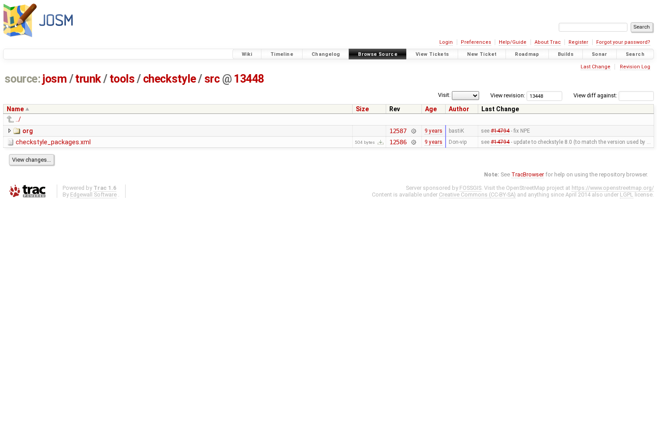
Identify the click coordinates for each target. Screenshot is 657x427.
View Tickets (432, 54)
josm (54, 78)
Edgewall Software (93, 194)
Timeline (281, 54)
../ (18, 119)
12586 (398, 142)
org (27, 130)
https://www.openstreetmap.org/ (613, 187)
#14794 (500, 131)
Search (635, 54)
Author (459, 109)
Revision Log (635, 67)
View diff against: (596, 95)
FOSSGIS (470, 187)
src (212, 78)
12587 (398, 130)
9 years (433, 131)
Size (362, 109)
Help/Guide (512, 42)
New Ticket (482, 54)
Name (15, 109)
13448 (249, 78)
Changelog (326, 54)
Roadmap (527, 54)
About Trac (548, 42)
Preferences (476, 42)
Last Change (596, 67)
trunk (88, 78)
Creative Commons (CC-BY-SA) (477, 194)
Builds (565, 54)
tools (122, 78)
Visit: (444, 95)
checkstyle (169, 78)
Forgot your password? (623, 42)
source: (22, 78)
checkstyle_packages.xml (53, 142)
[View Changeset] (413, 130)
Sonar (599, 54)
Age (431, 109)
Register (578, 42)
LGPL (626, 194)
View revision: (507, 95)
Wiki (247, 54)
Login (446, 42)
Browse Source (377, 54)
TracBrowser (527, 174)
